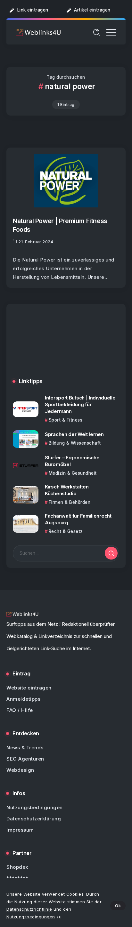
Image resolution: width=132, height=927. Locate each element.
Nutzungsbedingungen (30, 916)
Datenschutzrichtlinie (29, 909)
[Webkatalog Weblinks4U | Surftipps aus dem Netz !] (38, 32)
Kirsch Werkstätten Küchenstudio (67, 490)
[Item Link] (66, 180)
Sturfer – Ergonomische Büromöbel (72, 461)
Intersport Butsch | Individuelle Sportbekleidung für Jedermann (80, 404)
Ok (118, 905)
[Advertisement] (66, 346)
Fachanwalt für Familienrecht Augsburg (78, 519)
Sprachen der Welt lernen (74, 434)
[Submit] (111, 553)
